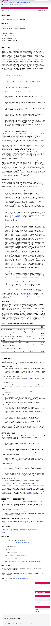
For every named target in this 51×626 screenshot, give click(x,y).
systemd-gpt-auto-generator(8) (22, 369)
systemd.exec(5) (9, 205)
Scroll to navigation (6, 7)
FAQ (18, 2)
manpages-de (15, 4)
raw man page (38, 588)
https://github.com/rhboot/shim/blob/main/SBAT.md (18, 549)
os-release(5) (41, 80)
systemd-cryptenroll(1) (20, 171)
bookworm (38, 598)
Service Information (25, 2)
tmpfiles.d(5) (7, 166)
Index (5, 2)
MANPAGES (6, 0)
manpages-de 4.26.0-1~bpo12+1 (26, 616)
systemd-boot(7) (6, 529)
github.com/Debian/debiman (17, 623)
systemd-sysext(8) (17, 216)
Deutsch (37, 609)
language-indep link (40, 585)
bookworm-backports (8, 4)
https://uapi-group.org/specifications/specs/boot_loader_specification (23, 561)
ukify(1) (31, 236)
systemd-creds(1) (33, 171)
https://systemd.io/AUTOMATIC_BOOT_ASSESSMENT (17, 542)
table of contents (40, 592)
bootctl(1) (31, 378)
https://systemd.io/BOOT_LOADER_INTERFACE (15, 555)
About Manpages (12, 2)
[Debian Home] (1, 2)
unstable (37, 604)
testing (37, 602)
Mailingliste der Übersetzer (22, 578)
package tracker (39, 587)
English (37, 611)
